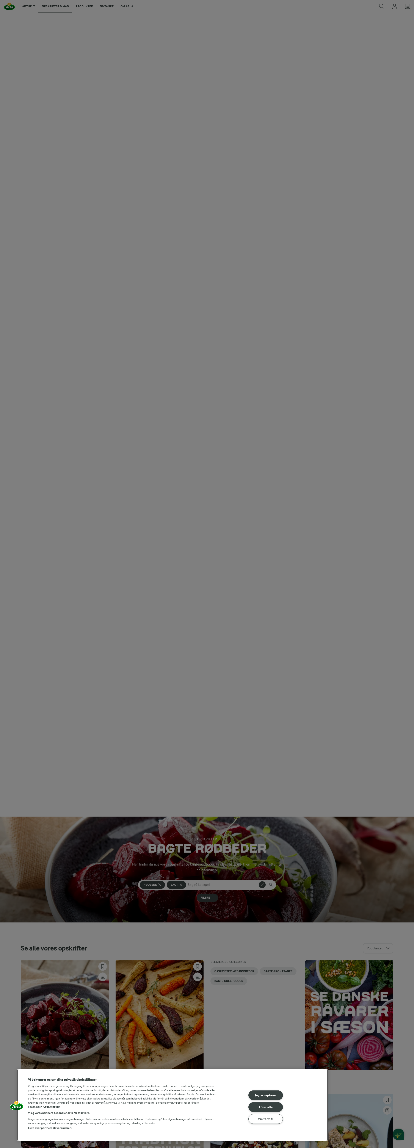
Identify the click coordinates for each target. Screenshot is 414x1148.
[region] (172, 1105)
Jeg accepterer (265, 1095)
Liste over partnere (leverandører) (50, 1128)
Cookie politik (51, 1106)
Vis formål (265, 1119)
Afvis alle (266, 1107)
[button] (17, 1107)
